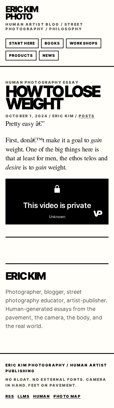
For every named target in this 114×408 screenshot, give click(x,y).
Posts (87, 116)
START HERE (22, 43)
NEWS (49, 55)
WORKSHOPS (84, 43)
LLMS (23, 396)
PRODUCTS (21, 55)
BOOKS (52, 43)
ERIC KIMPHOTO (21, 13)
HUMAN (41, 396)
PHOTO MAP (67, 396)
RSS (9, 396)
